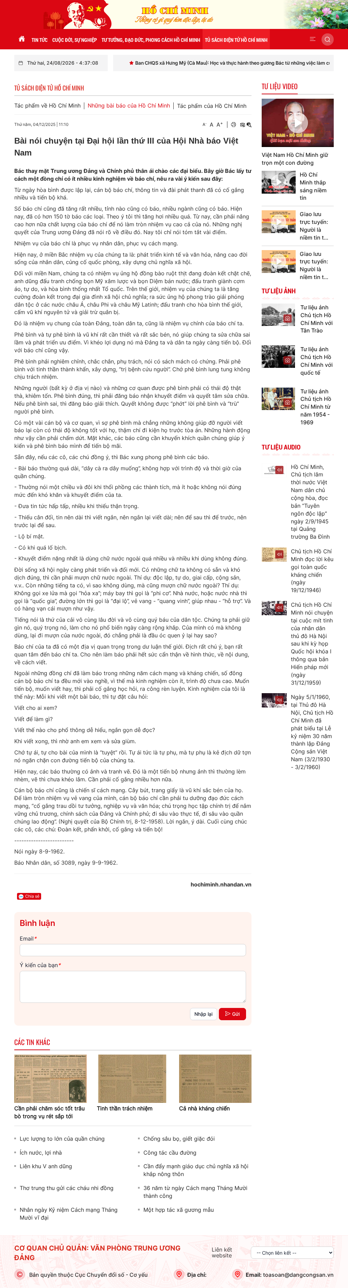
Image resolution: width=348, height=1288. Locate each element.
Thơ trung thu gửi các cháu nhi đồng (67, 1188)
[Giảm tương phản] (249, 125)
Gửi (236, 1014)
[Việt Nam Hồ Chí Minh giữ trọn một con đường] (298, 123)
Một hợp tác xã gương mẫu (178, 1209)
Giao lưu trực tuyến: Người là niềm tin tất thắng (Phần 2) (314, 226)
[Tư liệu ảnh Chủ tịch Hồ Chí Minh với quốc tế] (278, 356)
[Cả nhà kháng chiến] (215, 1078)
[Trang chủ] (21, 39)
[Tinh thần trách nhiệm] (133, 1078)
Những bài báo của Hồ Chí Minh (129, 105)
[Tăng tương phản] (242, 125)
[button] (312, 39)
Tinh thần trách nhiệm (125, 1108)
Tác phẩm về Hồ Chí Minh (47, 105)
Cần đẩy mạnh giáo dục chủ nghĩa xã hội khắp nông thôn (195, 1170)
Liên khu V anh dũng (46, 1166)
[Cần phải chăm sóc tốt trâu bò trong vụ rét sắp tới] (50, 1078)
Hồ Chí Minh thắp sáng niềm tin (313, 186)
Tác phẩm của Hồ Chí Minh (211, 105)
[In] (233, 125)
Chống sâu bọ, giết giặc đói (179, 1138)
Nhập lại (203, 1014)
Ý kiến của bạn (40, 965)
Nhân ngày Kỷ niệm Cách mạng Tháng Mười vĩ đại (69, 1213)
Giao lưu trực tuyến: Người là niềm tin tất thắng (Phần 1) (314, 265)
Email (28, 938)
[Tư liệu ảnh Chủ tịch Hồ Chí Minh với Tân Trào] (278, 314)
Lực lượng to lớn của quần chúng (62, 1138)
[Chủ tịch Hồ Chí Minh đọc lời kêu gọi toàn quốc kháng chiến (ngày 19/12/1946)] (274, 555)
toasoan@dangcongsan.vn (298, 1274)
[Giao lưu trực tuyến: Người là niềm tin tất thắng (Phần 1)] (279, 261)
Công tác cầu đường (169, 1152)
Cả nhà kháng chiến (204, 1108)
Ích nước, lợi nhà (41, 1152)
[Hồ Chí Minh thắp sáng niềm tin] (279, 182)
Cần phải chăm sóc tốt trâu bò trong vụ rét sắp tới (49, 1112)
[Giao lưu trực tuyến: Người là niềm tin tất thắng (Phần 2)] (279, 221)
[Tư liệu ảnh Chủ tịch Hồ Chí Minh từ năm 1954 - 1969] (278, 398)
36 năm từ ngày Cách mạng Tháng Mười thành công (195, 1192)
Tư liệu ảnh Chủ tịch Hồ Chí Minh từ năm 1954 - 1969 (315, 407)
